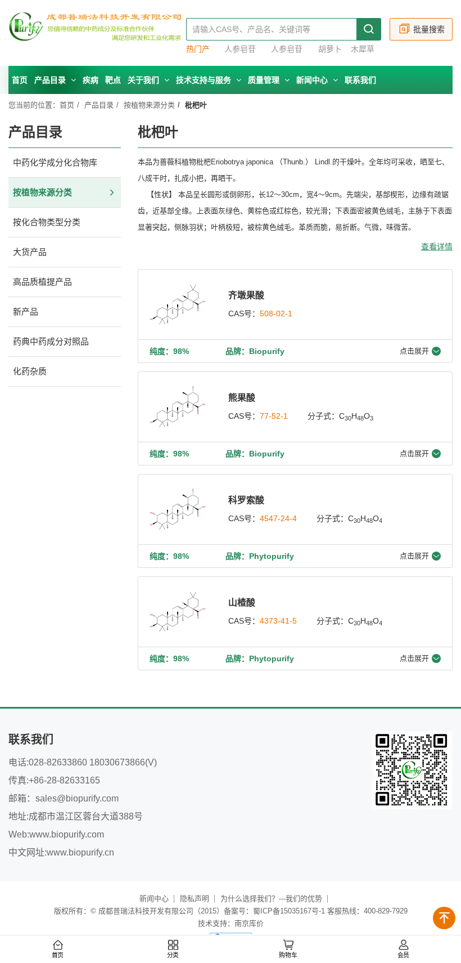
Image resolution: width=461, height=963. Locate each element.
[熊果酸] (178, 407)
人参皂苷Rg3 (286, 49)
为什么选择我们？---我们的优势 (271, 898)
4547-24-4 (278, 518)
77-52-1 (274, 415)
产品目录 (51, 79)
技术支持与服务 (204, 79)
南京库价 (249, 923)
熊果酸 (241, 397)
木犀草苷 (362, 49)
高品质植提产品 (42, 281)
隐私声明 (194, 898)
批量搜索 (429, 29)
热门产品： (198, 49)
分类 (173, 955)
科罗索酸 (246, 500)
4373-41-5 (278, 620)
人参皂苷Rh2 (240, 49)
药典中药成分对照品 (51, 341)
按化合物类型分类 (46, 222)
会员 (403, 955)
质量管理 (265, 79)
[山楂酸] (178, 612)
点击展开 (414, 351)
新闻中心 (313, 79)
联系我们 (360, 79)
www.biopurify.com (66, 834)
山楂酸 (241, 602)
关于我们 (144, 79)
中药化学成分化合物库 (55, 162)
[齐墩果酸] (178, 304)
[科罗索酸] (178, 509)
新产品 (25, 311)
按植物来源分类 (149, 105)
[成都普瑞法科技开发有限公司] (97, 33)
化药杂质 (30, 371)
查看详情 (437, 246)
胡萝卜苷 (330, 49)
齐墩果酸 (246, 295)
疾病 (90, 79)
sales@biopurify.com (77, 798)
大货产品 (30, 252)
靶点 (113, 79)
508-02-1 (276, 313)
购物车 (288, 955)
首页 (20, 79)
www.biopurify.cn (80, 852)
